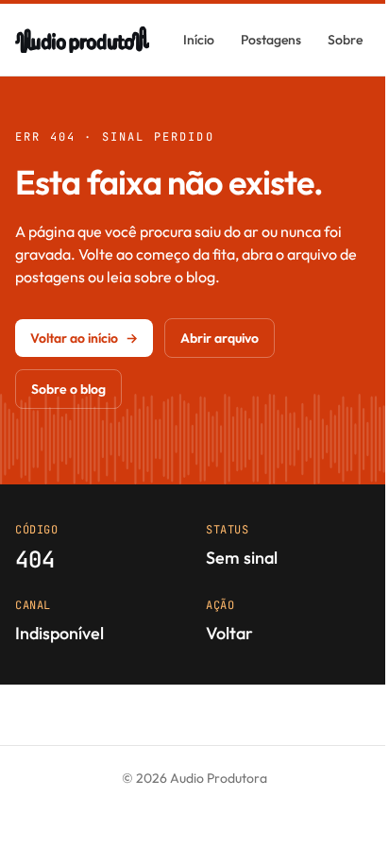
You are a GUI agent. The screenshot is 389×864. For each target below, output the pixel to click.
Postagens (271, 39)
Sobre (345, 39)
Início (198, 39)
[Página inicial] (82, 39)
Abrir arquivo (219, 338)
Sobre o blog (68, 389)
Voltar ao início (84, 338)
